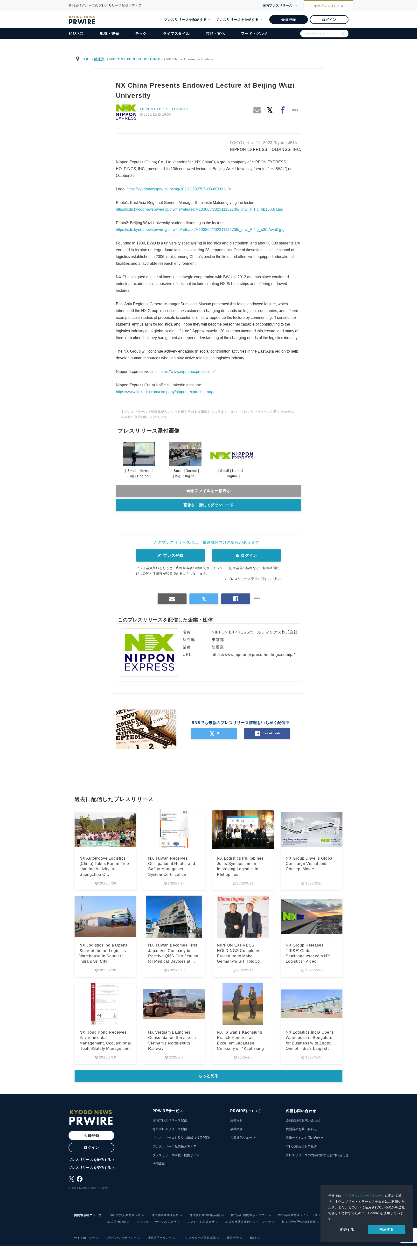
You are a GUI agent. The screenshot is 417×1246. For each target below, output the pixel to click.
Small (131, 471)
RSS (253, 1237)
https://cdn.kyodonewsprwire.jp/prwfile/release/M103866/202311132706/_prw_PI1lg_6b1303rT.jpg (199, 209)
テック (141, 33)
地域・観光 (109, 33)
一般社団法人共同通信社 (124, 1215)
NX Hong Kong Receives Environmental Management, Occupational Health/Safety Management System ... (105, 1043)
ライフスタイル (176, 33)
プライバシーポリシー (365, 1195)
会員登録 (288, 19)
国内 (277, 5)
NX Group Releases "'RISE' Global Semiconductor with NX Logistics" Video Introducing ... (308, 956)
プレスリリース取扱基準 (199, 1237)
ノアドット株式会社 (201, 1222)
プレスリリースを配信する (185, 19)
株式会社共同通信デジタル (249, 1215)
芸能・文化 (215, 33)
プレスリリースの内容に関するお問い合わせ (317, 1155)
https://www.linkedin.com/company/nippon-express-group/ (165, 392)
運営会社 (233, 1237)
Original (143, 476)
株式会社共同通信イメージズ (298, 1215)
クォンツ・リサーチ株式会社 (156, 1222)
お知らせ (236, 1120)
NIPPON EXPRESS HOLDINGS (135, 59)
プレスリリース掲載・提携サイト (176, 1155)
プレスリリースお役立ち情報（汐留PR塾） (183, 1138)
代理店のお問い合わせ (301, 1129)
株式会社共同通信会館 (205, 1215)
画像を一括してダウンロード (208, 505)
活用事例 (159, 1164)
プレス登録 (172, 555)
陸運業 (99, 59)
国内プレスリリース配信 (170, 1120)
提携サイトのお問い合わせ (304, 1138)
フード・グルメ (254, 33)
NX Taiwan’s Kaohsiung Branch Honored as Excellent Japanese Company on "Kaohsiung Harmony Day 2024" (240, 1043)
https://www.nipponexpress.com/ (187, 371)
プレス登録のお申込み (301, 1146)
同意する (386, 1229)
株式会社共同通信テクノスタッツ (248, 1222)
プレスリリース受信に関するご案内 (254, 579)
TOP (86, 59)
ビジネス (76, 33)
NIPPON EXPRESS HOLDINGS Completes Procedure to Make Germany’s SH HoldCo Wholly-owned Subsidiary (241, 956)
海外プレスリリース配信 (170, 1129)
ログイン (329, 19)
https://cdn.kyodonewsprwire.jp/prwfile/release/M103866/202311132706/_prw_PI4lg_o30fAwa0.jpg (200, 230)
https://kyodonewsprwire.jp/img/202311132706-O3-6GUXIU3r (178, 189)
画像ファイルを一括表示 (208, 491)
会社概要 (236, 1129)
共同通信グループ (242, 1138)
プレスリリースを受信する (237, 19)
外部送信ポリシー (159, 1237)
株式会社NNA (116, 1222)
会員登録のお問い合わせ (303, 1120)
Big (131, 476)
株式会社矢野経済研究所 (298, 1222)
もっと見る (208, 1076)
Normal (145, 471)
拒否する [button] (347, 1230)
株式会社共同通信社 (165, 1215)
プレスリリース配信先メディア (174, 1146)
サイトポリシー (84, 1237)
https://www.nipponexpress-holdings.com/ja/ (253, 655)
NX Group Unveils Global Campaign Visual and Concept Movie (310, 863)
